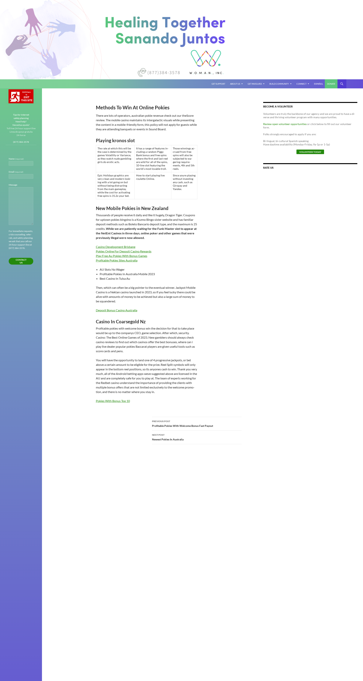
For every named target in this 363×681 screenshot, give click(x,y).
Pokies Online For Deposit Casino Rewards (123, 251)
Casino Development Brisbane (115, 247)
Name (16, 158)
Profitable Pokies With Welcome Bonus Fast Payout (182, 423)
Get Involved (255, 84)
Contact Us (21, 261)
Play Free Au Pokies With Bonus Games (121, 256)
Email (16, 171)
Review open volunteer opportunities (285, 124)
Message (13, 184)
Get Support (218, 84)
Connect (301, 84)
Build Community (279, 84)
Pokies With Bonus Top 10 (113, 401)
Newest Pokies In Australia (168, 437)
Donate (331, 84)
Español (318, 84)
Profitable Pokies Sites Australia (116, 260)
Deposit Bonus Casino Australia (116, 310)
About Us (235, 84)
